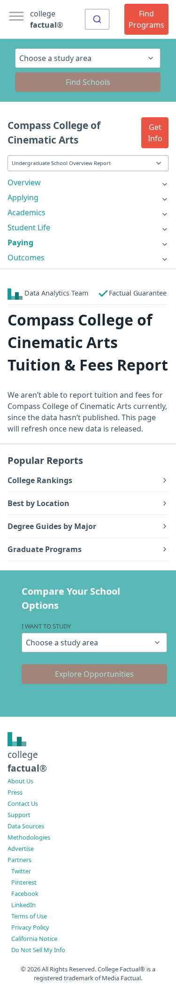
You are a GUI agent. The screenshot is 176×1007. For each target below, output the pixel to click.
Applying (23, 197)
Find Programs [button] (146, 19)
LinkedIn (23, 905)
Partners (19, 860)
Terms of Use (29, 916)
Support (19, 814)
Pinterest (24, 882)
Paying (20, 242)
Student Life (29, 227)
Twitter (21, 871)
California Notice (34, 938)
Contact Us (23, 803)
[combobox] (97, 19)
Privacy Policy (30, 927)
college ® (46, 19)
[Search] (97, 19)
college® (27, 761)
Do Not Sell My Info (38, 950)
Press (15, 792)
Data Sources (26, 826)
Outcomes (26, 257)
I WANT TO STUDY (46, 626)
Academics (27, 212)
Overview (24, 182)
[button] (154, 132)
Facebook (24, 893)
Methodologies (29, 837)
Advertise (21, 848)
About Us (20, 781)
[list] (88, 182)
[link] (88, 182)
